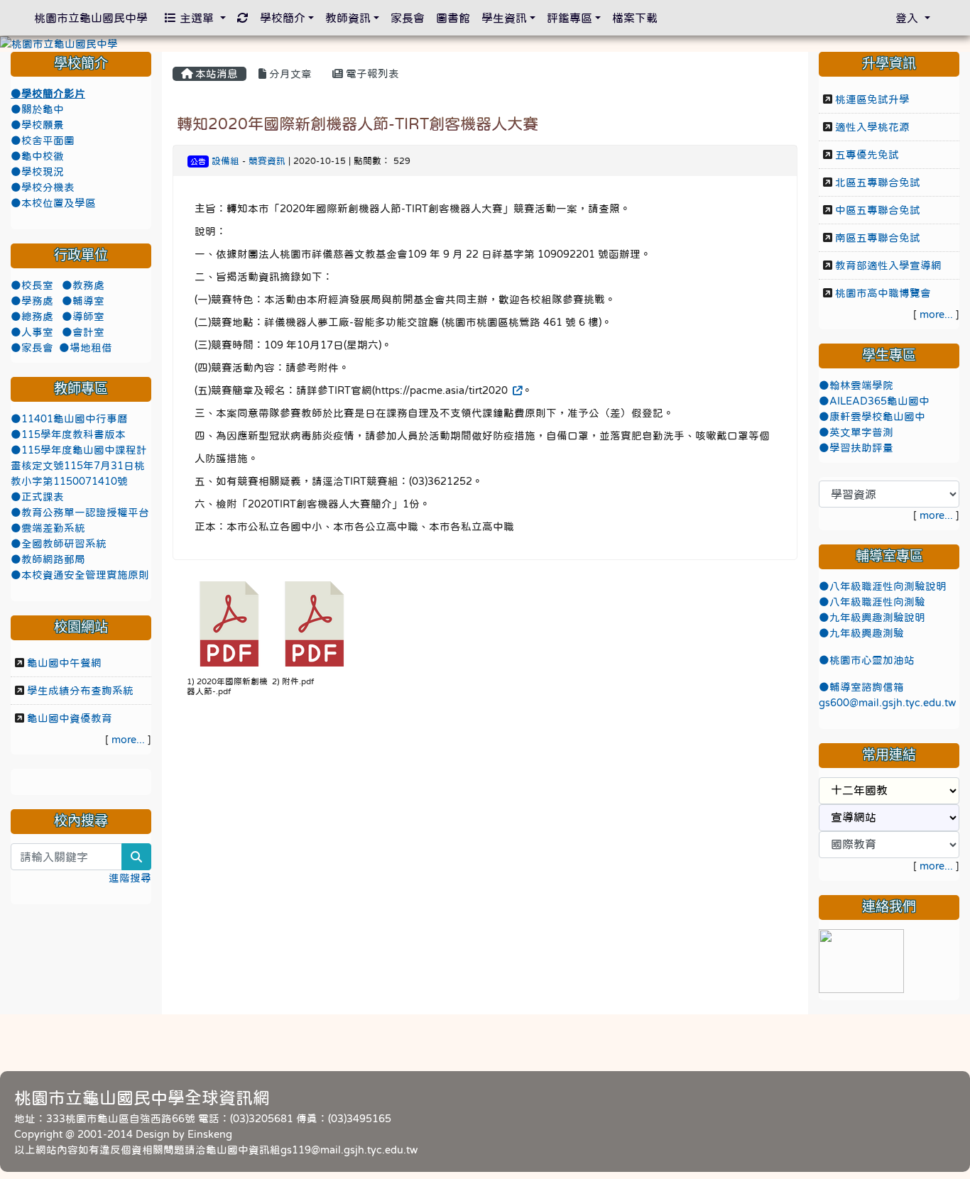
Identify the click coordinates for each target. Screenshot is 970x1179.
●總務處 (33, 317)
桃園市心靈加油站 (872, 660)
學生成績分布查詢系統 (80, 691)
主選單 (196, 17)
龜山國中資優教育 (69, 718)
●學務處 (33, 301)
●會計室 (83, 332)
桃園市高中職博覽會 (883, 293)
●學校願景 (37, 125)
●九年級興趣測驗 (861, 633)
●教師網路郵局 (48, 559)
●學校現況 (37, 172)
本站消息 (215, 74)
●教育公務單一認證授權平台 (80, 512)
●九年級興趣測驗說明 (872, 618)
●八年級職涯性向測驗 (872, 602)
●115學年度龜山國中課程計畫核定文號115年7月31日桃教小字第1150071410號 (79, 465)
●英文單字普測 (856, 432)
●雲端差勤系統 (48, 528)
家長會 (408, 17)
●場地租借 (85, 348)
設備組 (225, 160)
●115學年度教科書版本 (68, 434)
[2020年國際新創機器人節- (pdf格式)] (229, 624)
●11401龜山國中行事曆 (69, 419)
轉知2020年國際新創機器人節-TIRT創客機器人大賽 (357, 123)
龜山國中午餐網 (64, 663)
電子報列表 (371, 74)
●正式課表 (37, 497)
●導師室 (83, 317)
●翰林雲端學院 (856, 385)
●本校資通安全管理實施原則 (80, 575)
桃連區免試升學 (872, 99)
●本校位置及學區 (53, 203)
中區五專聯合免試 (877, 210)
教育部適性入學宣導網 (888, 265)
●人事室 (33, 332)
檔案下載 (635, 17)
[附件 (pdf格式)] (314, 624)
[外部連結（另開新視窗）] (516, 390)
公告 (198, 161)
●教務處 (83, 285)
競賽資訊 (267, 160)
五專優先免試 (867, 155)
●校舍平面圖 (43, 141)
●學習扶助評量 (856, 448)
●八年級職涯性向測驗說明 (883, 586)
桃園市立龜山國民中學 (91, 17)
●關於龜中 (37, 109)
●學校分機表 (43, 187)
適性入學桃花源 (872, 127)
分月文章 (289, 74)
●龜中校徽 (37, 156)
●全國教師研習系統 (59, 544)
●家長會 (32, 348)
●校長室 (33, 285)
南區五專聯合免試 (877, 238)
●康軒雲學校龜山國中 (872, 417)
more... (128, 740)
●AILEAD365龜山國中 (874, 401)
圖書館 (453, 17)
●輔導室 (83, 301)
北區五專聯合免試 (877, 182)
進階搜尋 (130, 878)
